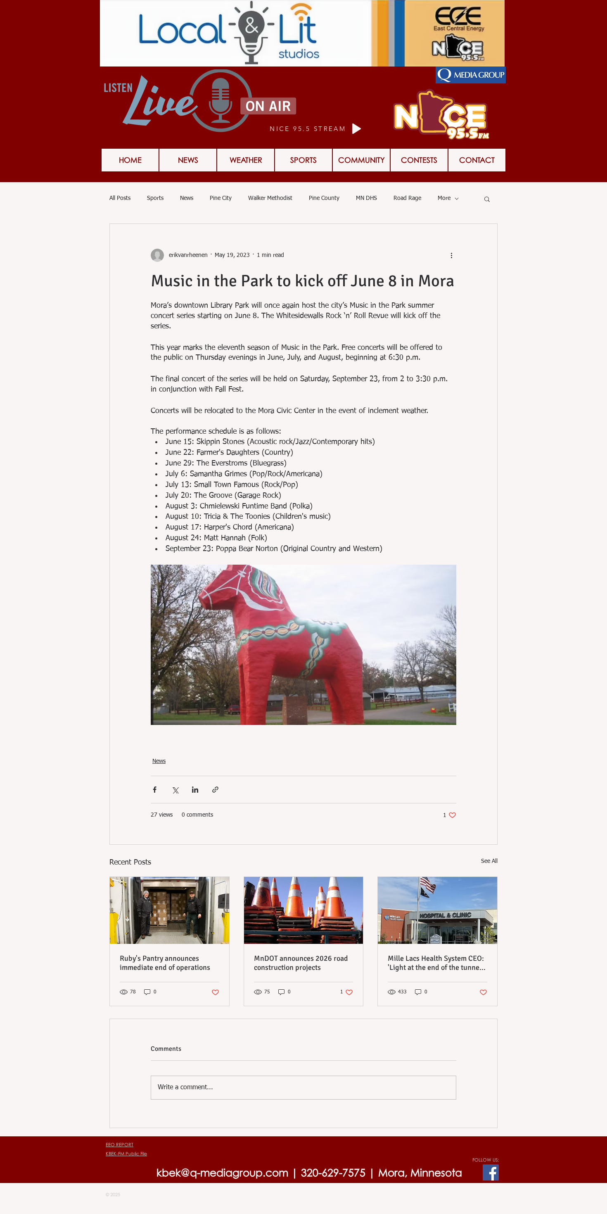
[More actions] (451, 255)
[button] (487, 198)
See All (489, 861)
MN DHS (366, 198)
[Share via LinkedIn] (195, 789)
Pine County (324, 198)
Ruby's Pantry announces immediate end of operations (165, 963)
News (186, 198)
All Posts (119, 198)
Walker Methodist (270, 198)
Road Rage (407, 198)
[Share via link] (215, 789)
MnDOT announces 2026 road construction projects (301, 963)
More (444, 198)
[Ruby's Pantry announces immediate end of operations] (169, 910)
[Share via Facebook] (155, 789)
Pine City (221, 198)
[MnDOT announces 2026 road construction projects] (303, 910)
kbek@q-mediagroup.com (222, 1172)
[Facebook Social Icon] (491, 1172)
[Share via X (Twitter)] (175, 789)
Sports (155, 198)
